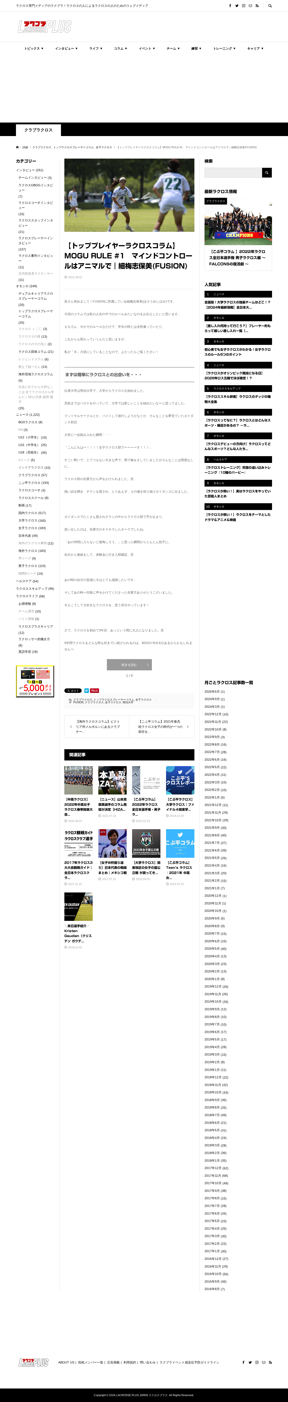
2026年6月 (212, 691)
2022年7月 (212, 752)
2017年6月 (212, 1213)
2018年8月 (212, 1107)
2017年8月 (212, 1198)
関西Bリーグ (27, 573)
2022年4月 (212, 774)
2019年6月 (212, 1032)
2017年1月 (212, 1251)
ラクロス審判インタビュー (35, 258)
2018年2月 (212, 1153)
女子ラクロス (143, 699)
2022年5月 (212, 767)
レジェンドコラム (31, 359)
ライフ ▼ (96, 48)
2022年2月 (212, 790)
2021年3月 (212, 873)
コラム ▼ (121, 48)
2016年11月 (213, 1266)
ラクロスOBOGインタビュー (35, 187)
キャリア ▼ (255, 48)
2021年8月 (212, 835)
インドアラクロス (31, 467)
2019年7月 (212, 1024)
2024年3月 (212, 706)
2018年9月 (212, 1100)
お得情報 (24, 603)
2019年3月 (212, 1054)
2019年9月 (212, 1009)
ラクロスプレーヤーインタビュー (35, 240)
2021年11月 (213, 812)
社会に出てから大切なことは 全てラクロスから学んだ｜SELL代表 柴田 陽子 (36, 394)
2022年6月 (212, 759)
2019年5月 (212, 1039)
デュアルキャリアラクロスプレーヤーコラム (35, 296)
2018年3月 (212, 1145)
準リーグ (24, 558)
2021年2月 (212, 880)
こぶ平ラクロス (29, 483)
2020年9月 (212, 918)
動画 (21, 505)
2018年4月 (212, 1138)
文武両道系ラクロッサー (35, 273)
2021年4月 (212, 865)
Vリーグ (24, 460)
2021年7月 (212, 842)
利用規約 (130, 1362)
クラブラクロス (38, 130)
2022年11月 (213, 722)
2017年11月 (213, 1175)
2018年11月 (213, 1085)
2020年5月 (212, 948)
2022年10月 (213, 729)
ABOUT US (66, 1362)
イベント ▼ (147, 48)
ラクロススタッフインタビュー (35, 222)
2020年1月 (212, 979)
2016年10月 (213, 1274)
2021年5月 (212, 858)
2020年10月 (213, 911)
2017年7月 (212, 1206)
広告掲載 (113, 1362)
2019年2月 (212, 1062)
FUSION (78, 702)
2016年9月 (212, 1281)
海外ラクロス (27, 551)
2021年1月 (212, 888)
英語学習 (24, 651)
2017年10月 (213, 1183)
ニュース (22, 414)
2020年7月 (212, 933)
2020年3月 (212, 964)
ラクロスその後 (29, 336)
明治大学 (128, 702)
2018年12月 (213, 1077)
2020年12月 (213, 895)
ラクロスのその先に (32, 344)
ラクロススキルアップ (31, 588)
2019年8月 (212, 1017)
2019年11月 (213, 994)
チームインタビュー (32, 177)
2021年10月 (213, 820)
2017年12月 (213, 1168)
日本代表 (24, 535)
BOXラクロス (28, 422)
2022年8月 (212, 744)
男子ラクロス (27, 566)
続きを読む (129, 665)
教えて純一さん (29, 367)
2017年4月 (212, 1228)
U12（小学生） (29, 437)
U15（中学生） (29, 445)
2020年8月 (212, 926)
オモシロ (22, 286)
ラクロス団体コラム (32, 351)
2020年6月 (212, 941)
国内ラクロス (27, 513)
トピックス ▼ (34, 48)
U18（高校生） (29, 452)
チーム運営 (26, 611)
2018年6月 (212, 1122)
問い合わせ (148, 1362)
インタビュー (25, 170)
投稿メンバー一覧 (90, 1362)
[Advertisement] (144, 88)
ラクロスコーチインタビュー (35, 205)
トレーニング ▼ (224, 48)
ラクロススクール (31, 498)
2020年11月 (213, 903)
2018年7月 (212, 1115)
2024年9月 (212, 699)
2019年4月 (212, 1047)
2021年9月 (212, 827)
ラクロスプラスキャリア (35, 626)
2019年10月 (213, 1001)
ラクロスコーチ (29, 490)
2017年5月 (212, 1221)
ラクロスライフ (27, 596)
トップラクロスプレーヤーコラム (114, 699)
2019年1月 (212, 1070)
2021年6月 (212, 850)
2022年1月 (212, 797)
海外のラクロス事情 (32, 543)
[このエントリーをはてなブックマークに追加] (86, 690)
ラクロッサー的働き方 (34, 639)
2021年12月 (213, 805)
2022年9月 (212, 737)
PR (20, 430)
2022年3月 (212, 782)
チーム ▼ (173, 48)
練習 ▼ (196, 48)
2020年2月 (212, 971)
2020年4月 (212, 956)
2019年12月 (213, 986)
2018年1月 (212, 1160)
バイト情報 (26, 619)
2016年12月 (213, 1259)
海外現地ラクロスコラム (35, 374)
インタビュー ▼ (66, 48)
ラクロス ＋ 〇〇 (30, 329)
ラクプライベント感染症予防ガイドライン (189, 1362)
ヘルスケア (24, 581)
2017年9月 (212, 1191)
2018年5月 (212, 1130)
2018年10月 (213, 1092)
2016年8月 (212, 1289)
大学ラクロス (27, 520)
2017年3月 (212, 1236)
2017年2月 (212, 1243)
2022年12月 (213, 714)
